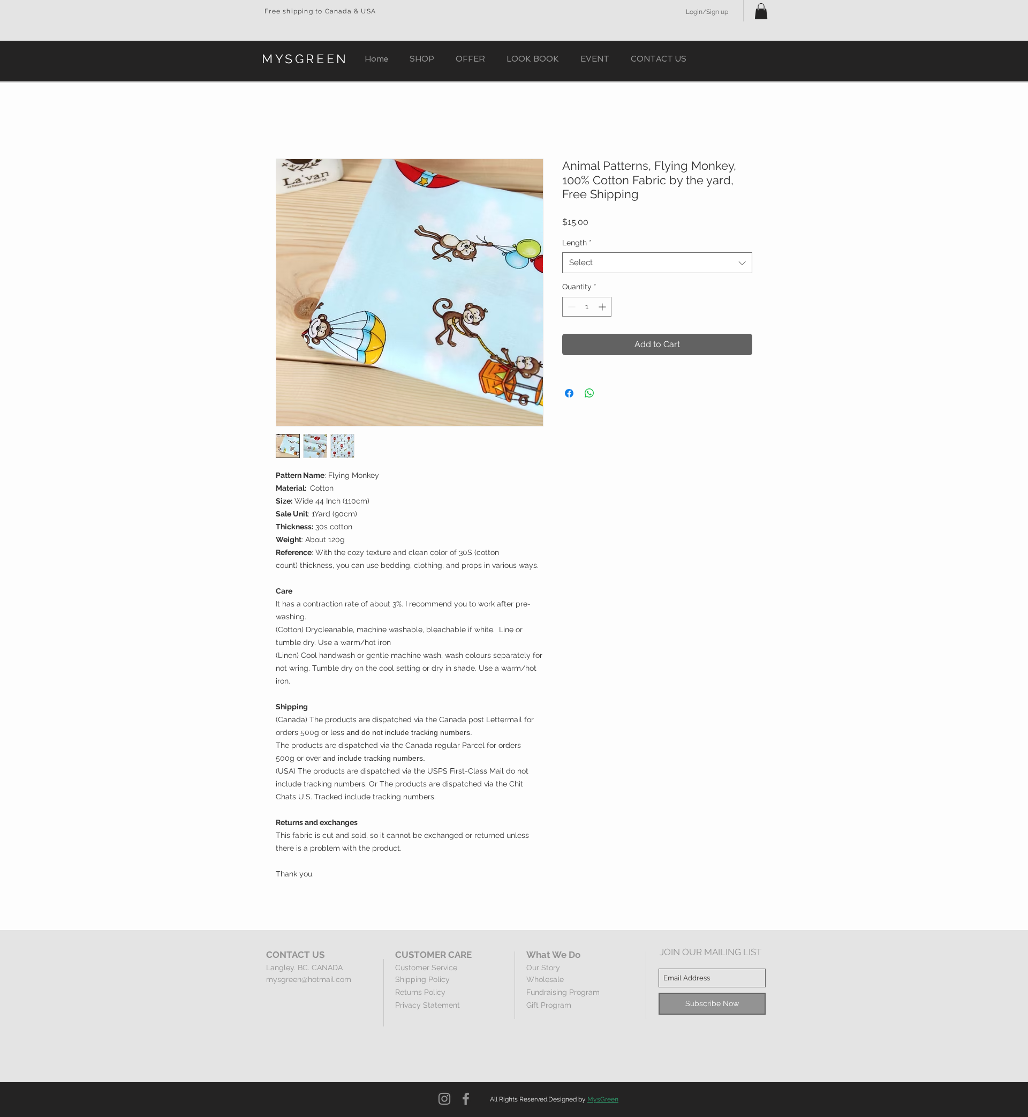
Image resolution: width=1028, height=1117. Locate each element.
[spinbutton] (586, 306)
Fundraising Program (563, 992)
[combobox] (657, 262)
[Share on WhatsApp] (589, 393)
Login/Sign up (707, 12)
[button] (761, 11)
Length (577, 242)
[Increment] (603, 306)
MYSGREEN (305, 58)
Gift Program (548, 1005)
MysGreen (602, 1099)
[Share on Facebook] (569, 393)
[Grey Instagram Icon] (444, 1099)
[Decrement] (570, 306)
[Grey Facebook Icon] (466, 1099)
